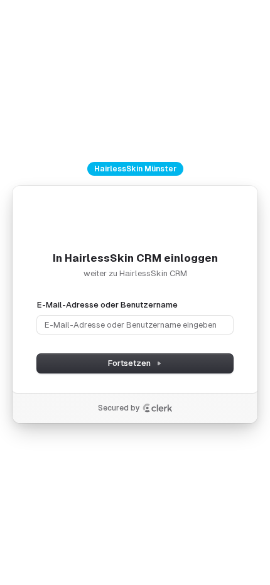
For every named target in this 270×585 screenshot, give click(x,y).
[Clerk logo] (158, 408)
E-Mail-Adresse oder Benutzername (107, 304)
